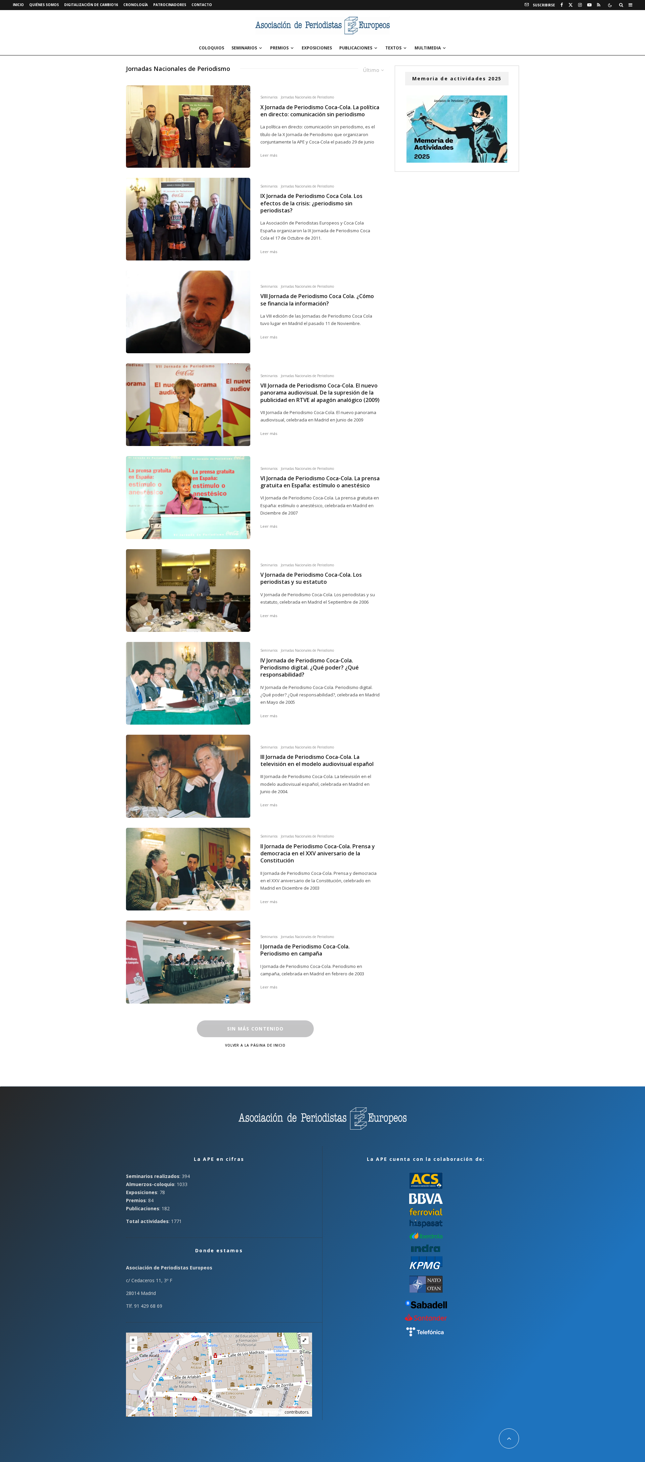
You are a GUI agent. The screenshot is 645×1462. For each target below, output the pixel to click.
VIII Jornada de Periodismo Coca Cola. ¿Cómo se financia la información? (317, 300)
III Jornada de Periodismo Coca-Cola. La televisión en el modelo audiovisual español (317, 761)
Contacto (201, 4)
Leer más (268, 155)
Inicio (18, 4)
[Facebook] (562, 5)
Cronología (135, 4)
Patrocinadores (169, 4)
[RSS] (598, 5)
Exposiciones (317, 48)
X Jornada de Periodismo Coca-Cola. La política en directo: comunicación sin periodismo (319, 111)
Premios (279, 48)
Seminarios (244, 48)
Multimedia (428, 48)
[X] (570, 5)
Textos (393, 48)
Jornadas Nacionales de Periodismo (307, 97)
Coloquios (211, 48)
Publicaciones (355, 48)
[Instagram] (580, 5)
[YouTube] (589, 5)
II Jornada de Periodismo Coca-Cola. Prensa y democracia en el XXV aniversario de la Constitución (317, 853)
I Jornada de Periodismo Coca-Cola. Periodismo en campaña (305, 950)
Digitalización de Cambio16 (91, 4)
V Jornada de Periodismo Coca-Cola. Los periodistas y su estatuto (311, 578)
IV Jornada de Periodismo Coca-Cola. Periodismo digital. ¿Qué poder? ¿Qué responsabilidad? (309, 668)
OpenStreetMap (268, 1412)
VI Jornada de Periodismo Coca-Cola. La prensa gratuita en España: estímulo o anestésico (320, 482)
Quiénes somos (44, 4)
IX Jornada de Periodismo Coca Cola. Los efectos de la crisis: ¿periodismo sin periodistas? (311, 203)
